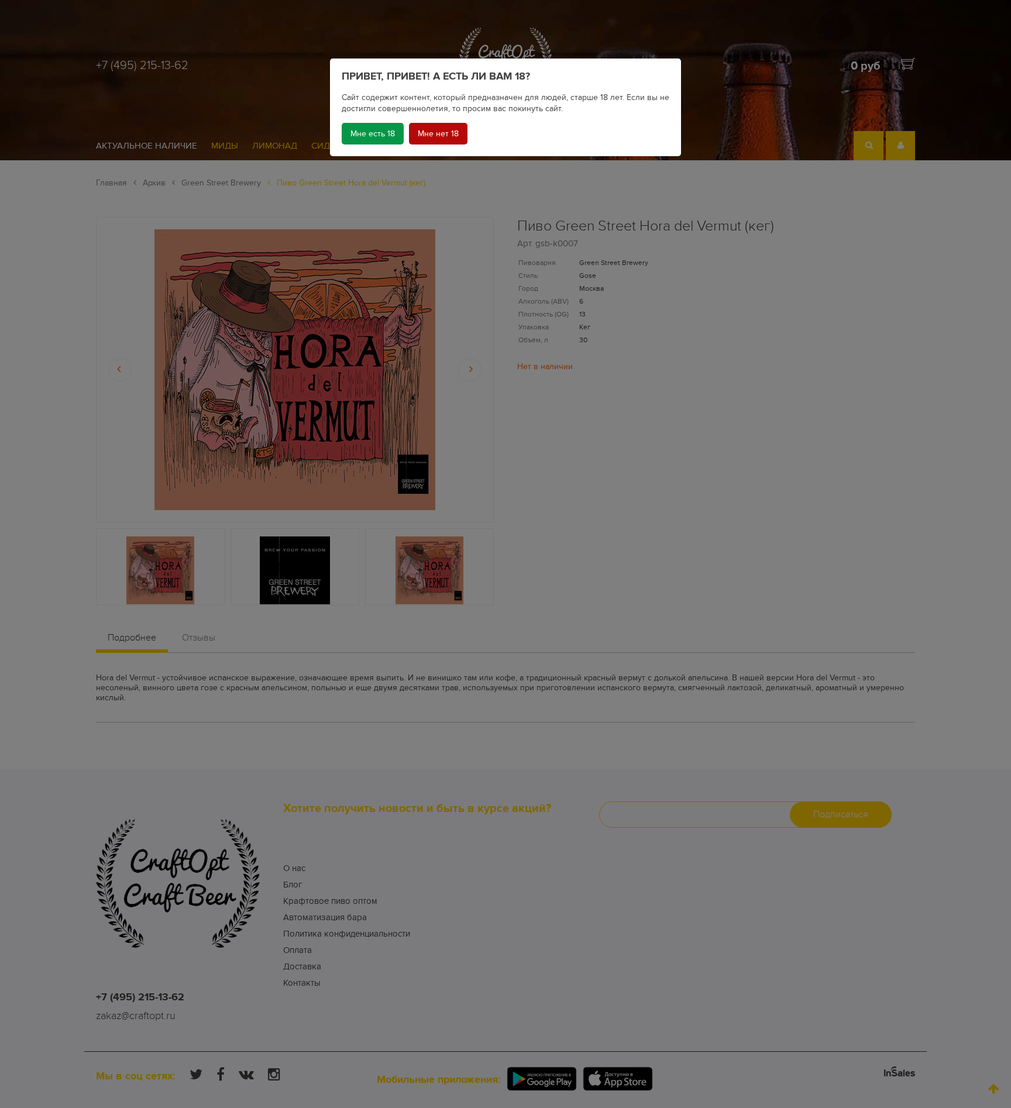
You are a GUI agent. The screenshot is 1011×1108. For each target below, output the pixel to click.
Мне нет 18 (438, 134)
